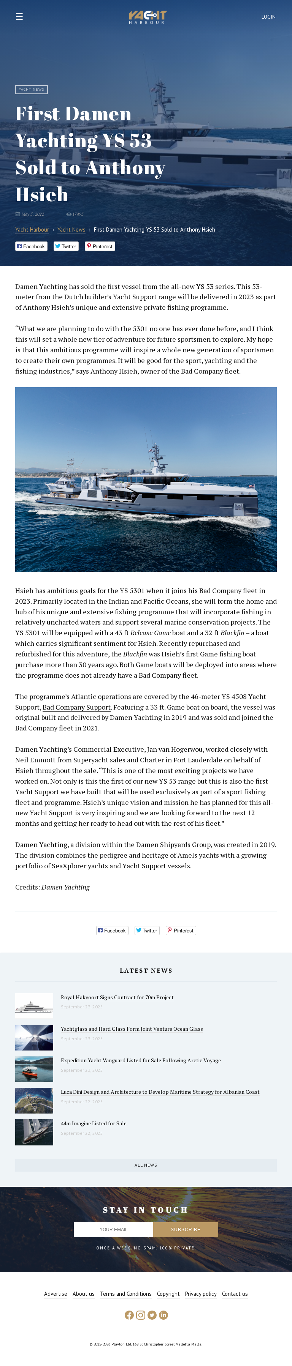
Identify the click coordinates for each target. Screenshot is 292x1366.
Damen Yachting (41, 844)
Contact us (235, 1293)
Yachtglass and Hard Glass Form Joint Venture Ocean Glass (132, 1028)
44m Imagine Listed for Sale (94, 1123)
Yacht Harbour (148, 18)
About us (84, 1293)
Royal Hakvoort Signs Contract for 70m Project (117, 997)
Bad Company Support (77, 706)
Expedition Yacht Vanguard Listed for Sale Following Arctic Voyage (141, 1060)
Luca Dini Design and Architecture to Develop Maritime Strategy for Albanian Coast (160, 1091)
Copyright (168, 1293)
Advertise (55, 1293)
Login (269, 17)
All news (146, 1165)
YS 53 (205, 286)
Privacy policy (201, 1293)
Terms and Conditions (126, 1293)
